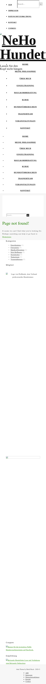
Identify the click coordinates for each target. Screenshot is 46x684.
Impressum (13, 10)
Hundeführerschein (25, 107)
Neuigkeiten (15, 254)
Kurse (25, 100)
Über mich (25, 78)
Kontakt (12, 22)
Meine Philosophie (25, 71)
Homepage (6, 237)
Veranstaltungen (25, 121)
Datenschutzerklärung (19, 16)
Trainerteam (25, 114)
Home (25, 64)
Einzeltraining (25, 86)
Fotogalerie (15, 247)
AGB (10, 5)
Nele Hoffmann (16, 252)
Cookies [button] (12, 28)
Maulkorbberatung (25, 93)
